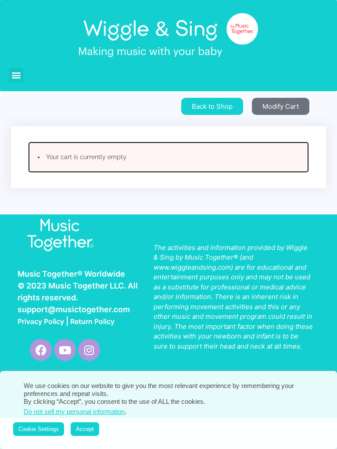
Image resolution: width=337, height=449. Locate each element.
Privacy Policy (41, 321)
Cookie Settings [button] (38, 429)
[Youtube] (65, 350)
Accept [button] (85, 429)
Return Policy (92, 321)
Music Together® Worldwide (71, 273)
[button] (16, 75)
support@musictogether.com (74, 309)
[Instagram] (89, 350)
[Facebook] (41, 350)
